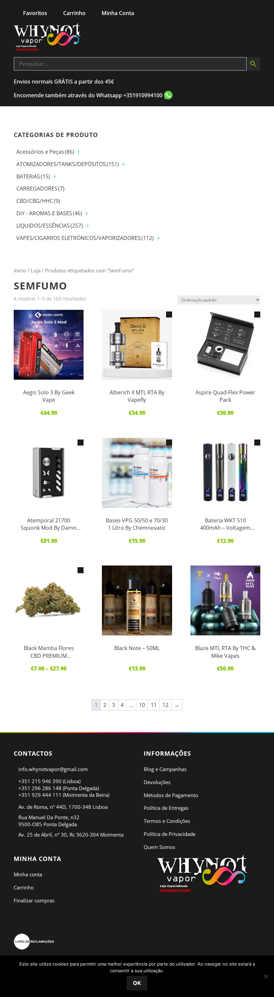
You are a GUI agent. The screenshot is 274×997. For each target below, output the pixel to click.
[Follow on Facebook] (194, 910)
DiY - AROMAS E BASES (49, 213)
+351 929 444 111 (39, 794)
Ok (137, 983)
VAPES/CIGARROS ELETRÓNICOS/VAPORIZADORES (85, 238)
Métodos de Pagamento (171, 795)
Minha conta (28, 874)
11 (154, 705)
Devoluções (157, 782)
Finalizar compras (34, 900)
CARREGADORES (40, 188)
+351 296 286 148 (39, 788)
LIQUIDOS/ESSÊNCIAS (49, 225)
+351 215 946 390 (39, 781)
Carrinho (24, 887)
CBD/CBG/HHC (38, 201)
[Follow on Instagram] (210, 910)
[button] (81, 314)
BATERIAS (33, 176)
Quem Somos (159, 847)
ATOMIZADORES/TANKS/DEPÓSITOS (67, 164)
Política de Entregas (166, 807)
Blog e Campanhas (165, 769)
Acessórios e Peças (45, 151)
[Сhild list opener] (79, 152)
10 (142, 705)
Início (20, 270)
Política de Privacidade (169, 834)
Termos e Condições (167, 821)
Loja (35, 270)
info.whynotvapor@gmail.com (53, 769)
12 (165, 705)
